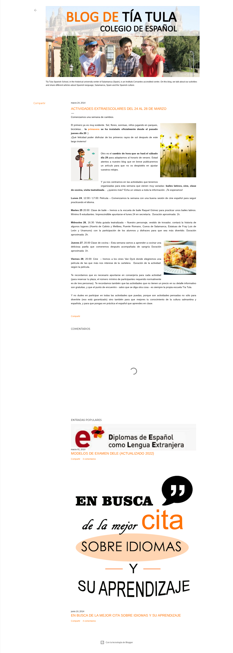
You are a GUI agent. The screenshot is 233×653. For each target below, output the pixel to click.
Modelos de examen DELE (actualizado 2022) (112, 453)
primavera (93, 129)
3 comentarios (89, 459)
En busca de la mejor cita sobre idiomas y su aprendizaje (126, 615)
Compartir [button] (39, 103)
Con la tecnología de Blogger (119, 642)
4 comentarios (89, 621)
